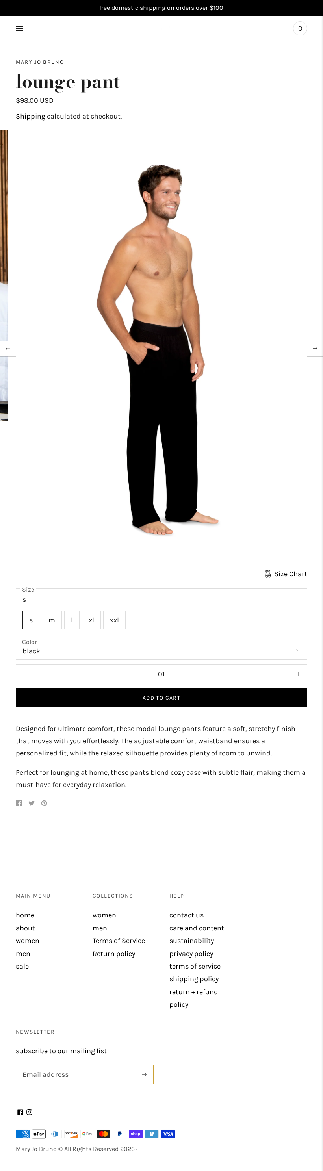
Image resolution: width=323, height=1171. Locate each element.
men (23, 953)
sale (22, 966)
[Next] (315, 348)
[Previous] (8, 348)
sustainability (191, 940)
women (27, 940)
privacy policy (191, 953)
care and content (196, 928)
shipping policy (194, 978)
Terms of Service (119, 940)
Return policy (114, 953)
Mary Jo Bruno (40, 62)
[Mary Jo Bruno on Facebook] (20, 1112)
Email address (44, 1066)
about (25, 928)
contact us (186, 915)
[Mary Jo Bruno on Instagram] (29, 1112)
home (25, 915)
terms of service (195, 966)
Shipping (30, 116)
